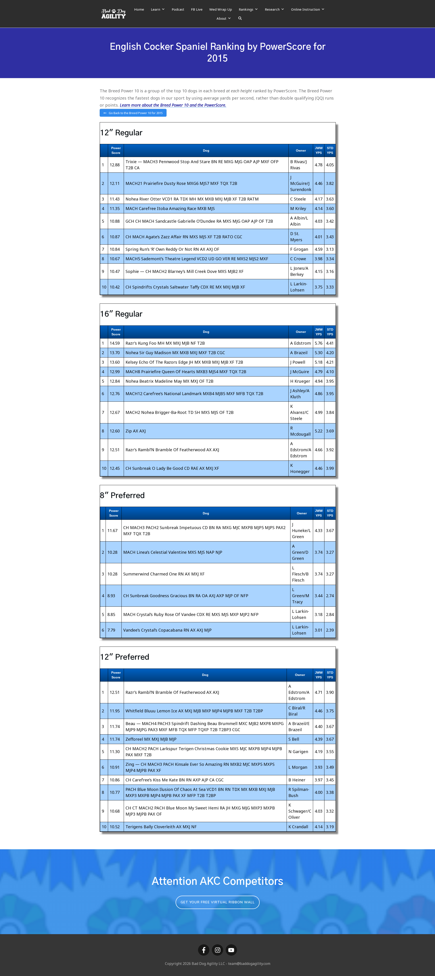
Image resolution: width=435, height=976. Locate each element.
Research (272, 9)
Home (139, 9)
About (221, 18)
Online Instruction (305, 9)
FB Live (197, 9)
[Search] (240, 18)
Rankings (246, 9)
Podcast (178, 9)
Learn (155, 9)
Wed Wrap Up (220, 9)
